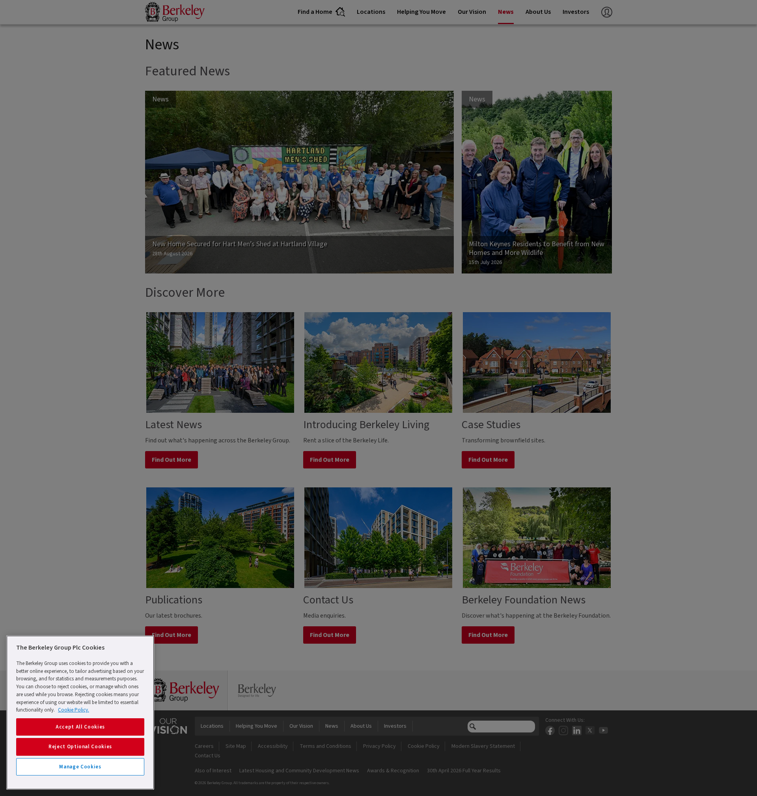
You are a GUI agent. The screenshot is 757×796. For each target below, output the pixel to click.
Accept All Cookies (80, 726)
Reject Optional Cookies (80, 746)
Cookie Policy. (73, 710)
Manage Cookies (80, 766)
